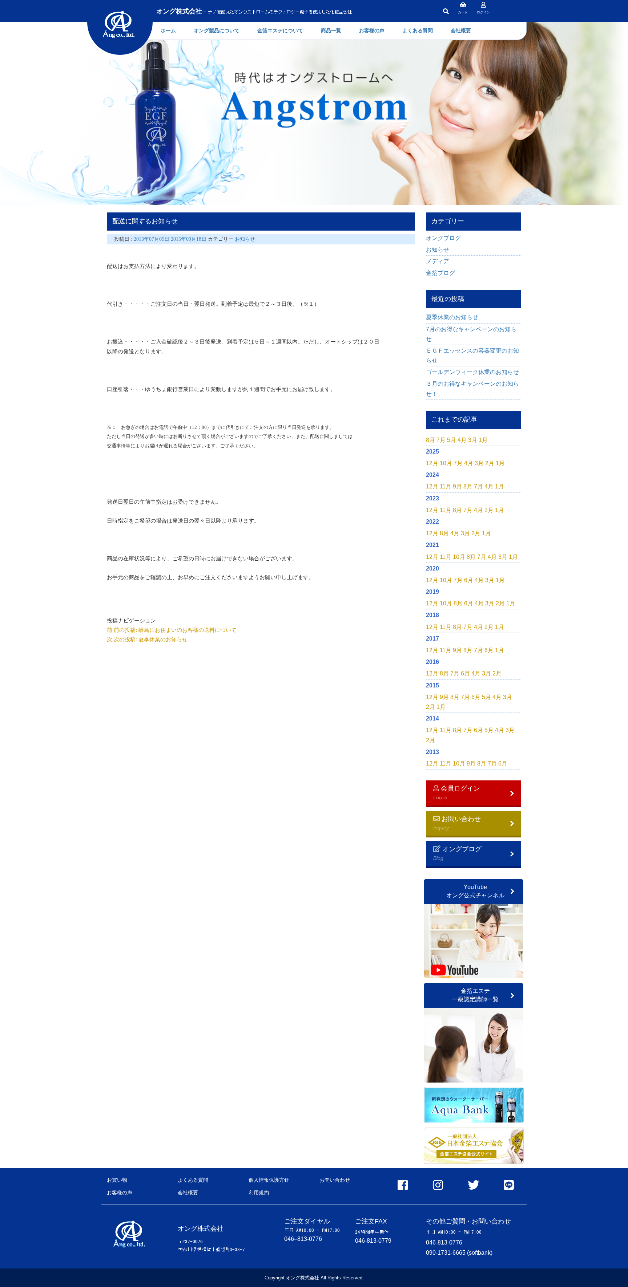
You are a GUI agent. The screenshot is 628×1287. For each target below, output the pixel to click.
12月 (432, 463)
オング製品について (216, 30)
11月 (445, 486)
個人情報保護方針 (269, 1180)
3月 (472, 440)
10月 (446, 463)
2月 (489, 463)
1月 (483, 440)
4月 (462, 440)
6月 (468, 580)
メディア (437, 261)
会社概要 (461, 30)
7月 (441, 440)
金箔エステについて (280, 30)
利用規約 (259, 1192)
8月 (430, 440)
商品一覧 (331, 30)
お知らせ (245, 239)
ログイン (483, 12)
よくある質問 (417, 30)
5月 (451, 440)
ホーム (168, 30)
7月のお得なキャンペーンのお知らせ (471, 334)
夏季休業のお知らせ (452, 317)
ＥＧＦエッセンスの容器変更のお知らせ (472, 356)
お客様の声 (372, 30)
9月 (457, 486)
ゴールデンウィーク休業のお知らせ (472, 372)
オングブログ (443, 238)
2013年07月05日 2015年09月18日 (171, 239)
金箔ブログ (440, 273)
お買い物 (117, 1180)
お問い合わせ (334, 1180)
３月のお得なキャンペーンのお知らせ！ (472, 389)
